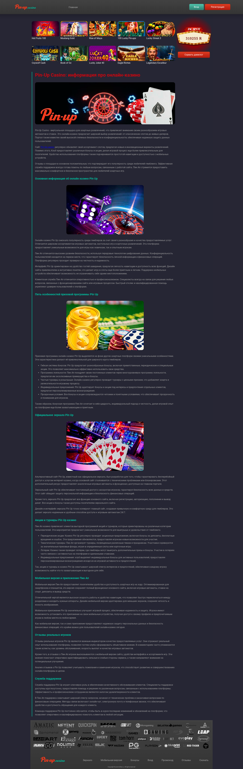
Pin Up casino (47, 147)
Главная (73, 7)
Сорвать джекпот (193, 54)
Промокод (167, 760)
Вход (196, 7)
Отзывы (186, 760)
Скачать (203, 760)
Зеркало (87, 760)
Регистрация (217, 7)
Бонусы (135, 760)
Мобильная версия (111, 760)
